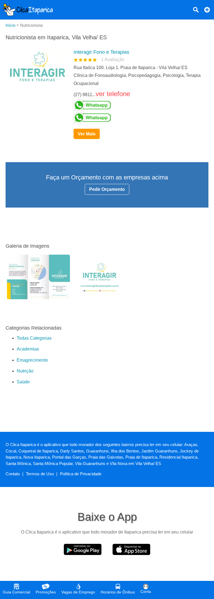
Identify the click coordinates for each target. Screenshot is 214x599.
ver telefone (113, 94)
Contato (13, 473)
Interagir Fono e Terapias (101, 52)
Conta (145, 591)
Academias (28, 349)
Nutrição (25, 371)
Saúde (23, 381)
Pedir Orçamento (107, 189)
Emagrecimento (32, 360)
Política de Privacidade (80, 473)
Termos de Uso (40, 473)
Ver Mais (87, 134)
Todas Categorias (34, 338)
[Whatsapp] (139, 105)
